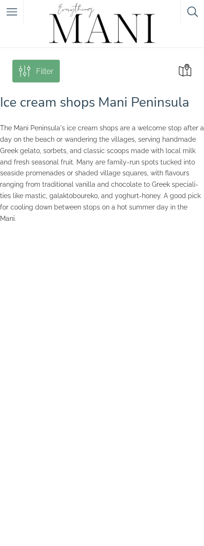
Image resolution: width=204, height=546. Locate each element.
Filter (44, 71)
